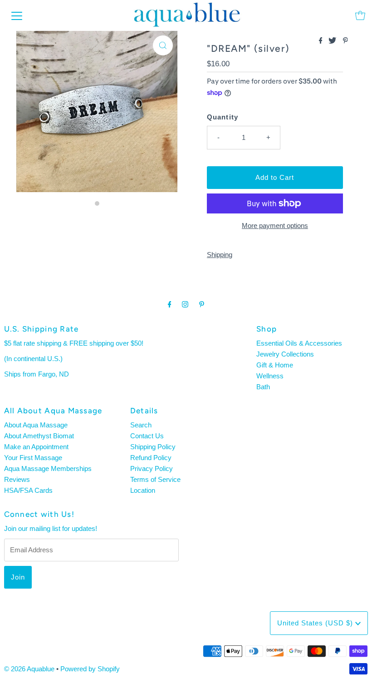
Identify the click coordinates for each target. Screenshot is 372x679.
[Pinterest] (201, 304)
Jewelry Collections (285, 354)
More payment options (275, 225)
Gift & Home (274, 365)
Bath (263, 387)
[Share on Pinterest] (345, 41)
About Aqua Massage (36, 425)
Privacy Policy (151, 468)
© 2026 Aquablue (29, 669)
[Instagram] (185, 304)
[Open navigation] (17, 15)
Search (141, 425)
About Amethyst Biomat (39, 436)
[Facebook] (169, 304)
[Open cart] (360, 15)
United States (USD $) (316, 623)
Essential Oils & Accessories (299, 343)
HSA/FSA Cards (28, 490)
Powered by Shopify (90, 669)
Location (142, 490)
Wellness (270, 376)
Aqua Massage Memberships (48, 468)
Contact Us (147, 436)
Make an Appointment (36, 447)
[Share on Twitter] (333, 41)
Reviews (17, 479)
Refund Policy (150, 457)
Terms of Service (155, 479)
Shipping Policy (153, 447)
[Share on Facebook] (321, 41)
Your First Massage (33, 457)
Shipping (219, 254)
